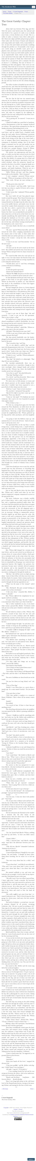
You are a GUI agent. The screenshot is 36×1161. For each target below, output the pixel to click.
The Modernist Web (9, 7)
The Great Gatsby (7, 13)
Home (4, 11)
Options (31, 1159)
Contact (15, 1109)
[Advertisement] (18, 1139)
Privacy (20, 1109)
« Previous (5, 1089)
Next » (32, 1089)
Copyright (6, 1107)
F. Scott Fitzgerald (18, 11)
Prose (9, 11)
